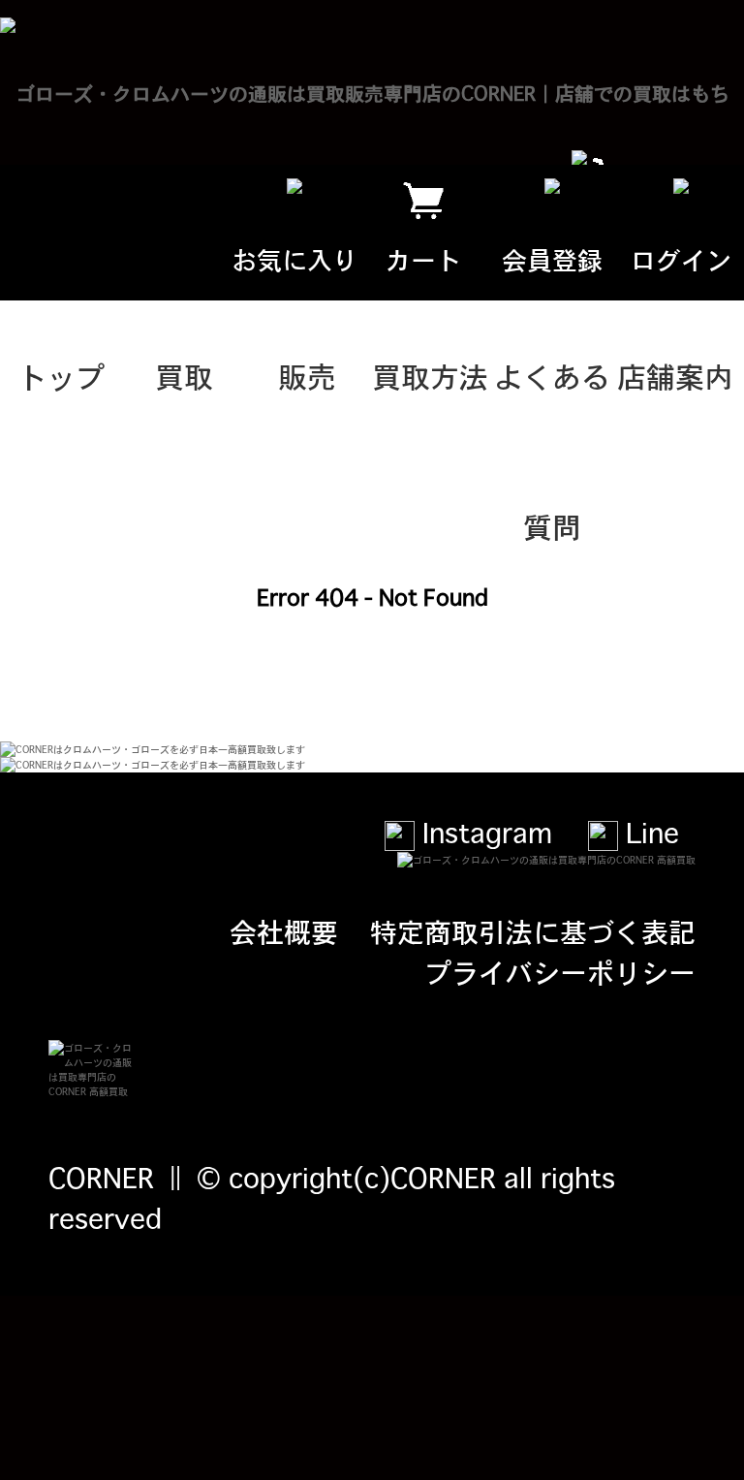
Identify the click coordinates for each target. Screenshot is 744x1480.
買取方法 (430, 375)
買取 (184, 375)
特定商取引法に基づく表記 (533, 930)
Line (648, 831)
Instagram (483, 831)
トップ (61, 375)
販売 (307, 375)
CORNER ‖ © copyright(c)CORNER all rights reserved (331, 1197)
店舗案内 (675, 375)
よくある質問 (552, 402)
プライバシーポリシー (560, 971)
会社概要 (284, 930)
